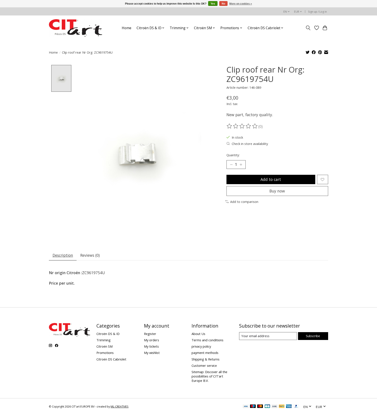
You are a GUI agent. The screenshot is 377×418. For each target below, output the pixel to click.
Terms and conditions (207, 340)
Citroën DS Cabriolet (111, 359)
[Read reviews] (242, 126)
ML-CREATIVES (120, 406)
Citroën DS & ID (108, 333)
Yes (213, 3)
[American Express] (289, 406)
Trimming (103, 340)
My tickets (151, 346)
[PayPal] (281, 406)
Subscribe (313, 336)
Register (150, 333)
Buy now (277, 191)
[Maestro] (253, 406)
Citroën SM (104, 346)
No (223, 3)
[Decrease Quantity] (231, 164)
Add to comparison (244, 201)
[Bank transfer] (274, 406)
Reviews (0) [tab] (90, 255)
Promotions (105, 352)
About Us (198, 333)
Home (126, 28)
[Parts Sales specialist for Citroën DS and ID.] (75, 28)
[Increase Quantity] (241, 164)
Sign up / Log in (317, 12)
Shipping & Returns (205, 359)
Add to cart (270, 179)
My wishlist (152, 352)
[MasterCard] (260, 406)
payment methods (205, 352)
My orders (151, 340)
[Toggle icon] (308, 28)
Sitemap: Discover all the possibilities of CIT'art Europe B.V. (209, 376)
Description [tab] (63, 255)
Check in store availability (250, 143)
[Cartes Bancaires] (267, 406)
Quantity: (233, 155)
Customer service (204, 365)
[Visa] (245, 406)
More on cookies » (240, 3)
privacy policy (201, 346)
